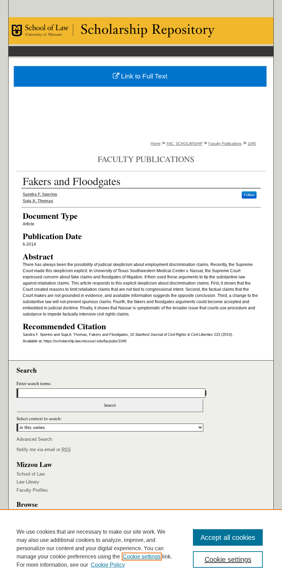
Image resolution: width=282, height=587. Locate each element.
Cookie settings (142, 556)
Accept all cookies (227, 537)
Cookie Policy (108, 565)
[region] (141, 548)
